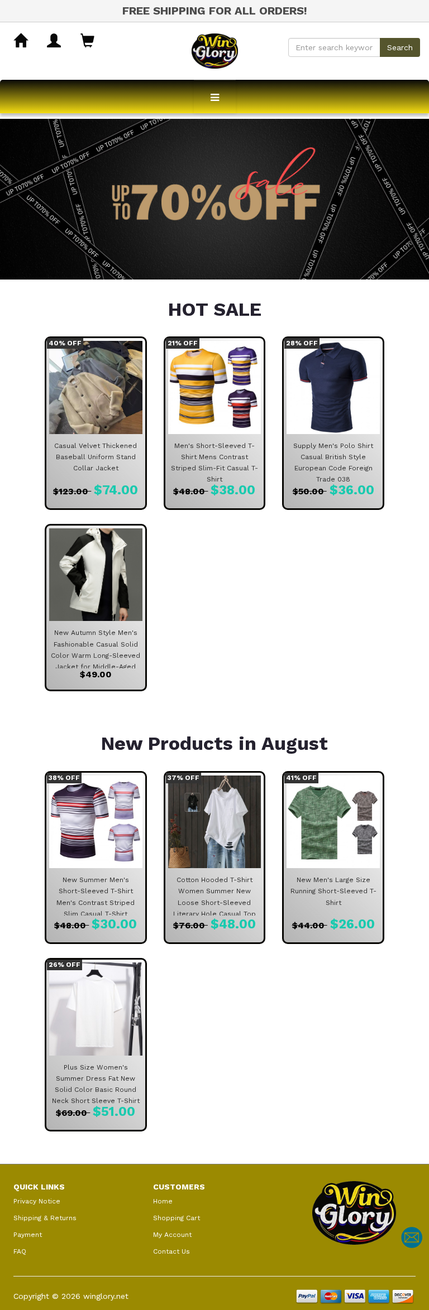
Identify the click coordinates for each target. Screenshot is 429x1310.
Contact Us (171, 1251)
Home (163, 1201)
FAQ (19, 1251)
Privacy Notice (36, 1201)
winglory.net (105, 1296)
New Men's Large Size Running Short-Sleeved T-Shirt (333, 891)
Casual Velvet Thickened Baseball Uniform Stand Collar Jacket (95, 457)
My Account (172, 1235)
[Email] (412, 1237)
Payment (27, 1235)
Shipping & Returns (45, 1218)
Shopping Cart (176, 1218)
